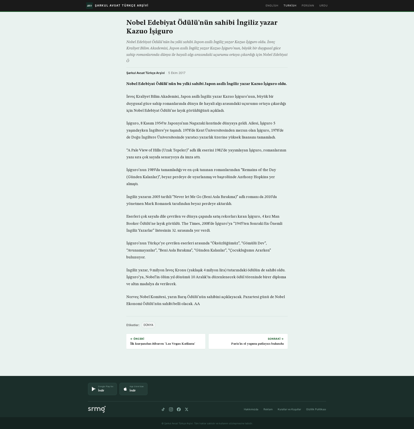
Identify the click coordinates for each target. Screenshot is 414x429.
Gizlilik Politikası (316, 409)
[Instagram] (171, 409)
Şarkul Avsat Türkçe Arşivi (145, 73)
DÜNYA (148, 325)
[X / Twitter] (186, 409)
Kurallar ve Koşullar (289, 409)
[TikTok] (163, 409)
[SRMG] (97, 409)
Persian (308, 5)
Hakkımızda (251, 409)
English (272, 5)
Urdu (323, 5)
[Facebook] (179, 409)
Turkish (290, 5)
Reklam (268, 409)
